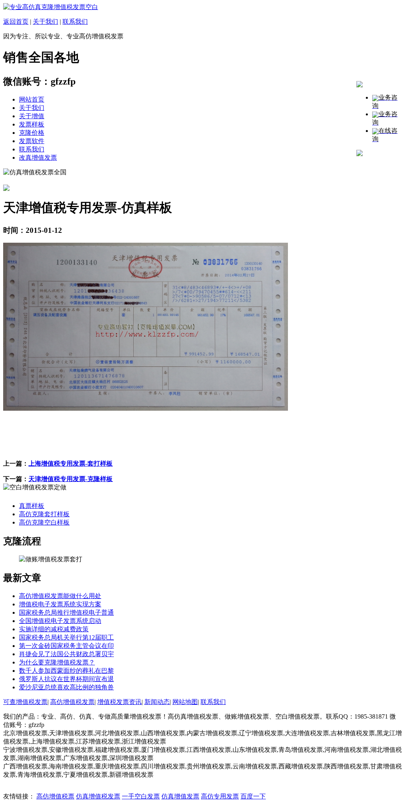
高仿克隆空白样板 (44, 522)
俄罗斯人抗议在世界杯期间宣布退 (66, 679)
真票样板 (31, 505)
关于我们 (45, 21)
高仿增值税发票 (72, 701)
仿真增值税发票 (98, 796)
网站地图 (185, 701)
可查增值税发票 (25, 701)
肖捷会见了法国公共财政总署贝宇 (66, 654)
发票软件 (31, 141)
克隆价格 (31, 132)
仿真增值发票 (180, 796)
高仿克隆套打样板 (44, 514)
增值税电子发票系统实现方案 (60, 604)
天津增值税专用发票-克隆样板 (70, 479)
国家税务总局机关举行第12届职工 (66, 637)
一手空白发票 (141, 796)
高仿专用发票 (220, 796)
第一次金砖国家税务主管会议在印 (66, 645)
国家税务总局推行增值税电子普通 (66, 612)
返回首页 (15, 21)
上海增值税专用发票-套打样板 (70, 463)
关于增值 (31, 116)
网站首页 (31, 99)
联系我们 (75, 21)
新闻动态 (157, 701)
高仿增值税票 (55, 796)
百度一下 (253, 796)
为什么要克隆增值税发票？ (57, 662)
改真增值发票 (38, 157)
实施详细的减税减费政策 (54, 629)
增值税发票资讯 (119, 701)
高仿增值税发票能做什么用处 (60, 596)
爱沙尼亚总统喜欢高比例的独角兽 (66, 687)
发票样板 (31, 124)
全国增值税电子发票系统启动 (60, 620)
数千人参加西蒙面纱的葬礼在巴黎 (66, 670)
